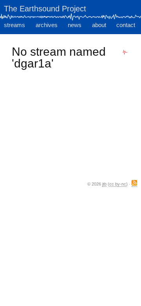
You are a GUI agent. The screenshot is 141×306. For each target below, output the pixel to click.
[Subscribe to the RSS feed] (134, 184)
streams (14, 25)
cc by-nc (117, 184)
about (99, 25)
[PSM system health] (125, 52)
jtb (104, 184)
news (74, 25)
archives (47, 25)
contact (125, 25)
